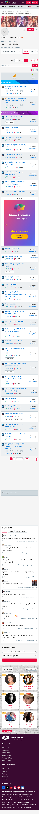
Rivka (32, 194)
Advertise (5, 750)
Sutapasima (31, 541)
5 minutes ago (22, 587)
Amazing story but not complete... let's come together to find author (15, 294)
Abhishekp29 (10, 287)
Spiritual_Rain (30, 565)
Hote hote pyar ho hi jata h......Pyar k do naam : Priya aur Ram (15, 379)
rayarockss (10, 140)
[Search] (23, 2)
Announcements (21, 531)
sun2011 (31, 553)
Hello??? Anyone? (11, 398)
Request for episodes (12, 248)
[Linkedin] (22, 787)
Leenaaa (9, 269)
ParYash (9, 251)
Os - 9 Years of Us (11, 284)
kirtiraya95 (10, 383)
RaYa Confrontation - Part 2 (14, 321)
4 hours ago (21, 628)
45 (21, 105)
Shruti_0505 (10, 132)
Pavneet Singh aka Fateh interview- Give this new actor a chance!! (18, 549)
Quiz (27, 7)
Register (34, 2)
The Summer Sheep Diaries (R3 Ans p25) (15, 87)
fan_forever (10, 279)
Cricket (6, 557)
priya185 (31, 577)
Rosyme (32, 597)
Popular (11, 531)
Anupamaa (7, 632)
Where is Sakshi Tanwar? (13, 117)
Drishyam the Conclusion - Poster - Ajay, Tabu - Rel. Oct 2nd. (19, 605)
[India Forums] (10, 2)
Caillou (32, 609)
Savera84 (9, 107)
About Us (5, 747)
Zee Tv (4, 771)
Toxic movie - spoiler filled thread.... (14, 584)
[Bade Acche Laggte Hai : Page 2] (33, 60)
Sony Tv (5, 777)
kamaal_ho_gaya (29, 640)
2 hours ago (21, 565)
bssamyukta (10, 149)
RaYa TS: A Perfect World (13, 341)
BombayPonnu (11, 157)
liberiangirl (32, 104)
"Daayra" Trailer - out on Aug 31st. (13, 594)
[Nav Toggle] (2, 2)
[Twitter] (7, 787)
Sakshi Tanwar (9, 122)
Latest (4, 531)
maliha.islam (10, 324)
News (4, 7)
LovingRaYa (32, 176)
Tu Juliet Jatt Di (8, 545)
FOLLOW (30, 29)
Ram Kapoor (9, 419)
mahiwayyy (31, 587)
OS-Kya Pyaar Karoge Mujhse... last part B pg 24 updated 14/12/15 (15, 446)
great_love (31, 618)
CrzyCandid (10, 186)
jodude (9, 194)
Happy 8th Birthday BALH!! (14, 413)
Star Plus (5, 769)
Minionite (9, 93)
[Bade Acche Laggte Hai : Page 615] (36, 60)
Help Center (6, 755)
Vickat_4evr (10, 259)
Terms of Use (7, 758)
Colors (4, 774)
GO (26, 61)
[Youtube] (11, 787)
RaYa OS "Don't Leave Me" (13, 137)
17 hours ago (22, 618)
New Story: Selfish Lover (13, 406)
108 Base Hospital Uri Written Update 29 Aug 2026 (18, 538)
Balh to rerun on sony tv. (13, 256)
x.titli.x (32, 91)
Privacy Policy (7, 760)
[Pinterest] (18, 787)
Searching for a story (12, 277)
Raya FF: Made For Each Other (15, 191)
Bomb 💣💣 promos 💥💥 (10, 616)
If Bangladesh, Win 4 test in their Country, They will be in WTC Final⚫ (19, 561)
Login (28, 2)
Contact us (6, 753)
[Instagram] (15, 787)
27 (21, 90)
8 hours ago (19, 640)
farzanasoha (32, 131)
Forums (12, 7)
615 (27, 459)
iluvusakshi (10, 119)
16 (21, 450)
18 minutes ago (21, 541)
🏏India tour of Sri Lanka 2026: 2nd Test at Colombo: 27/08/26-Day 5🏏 (15, 100)
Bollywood (7, 569)
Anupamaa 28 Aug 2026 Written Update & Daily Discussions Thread (17, 636)
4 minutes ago (23, 577)
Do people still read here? (13, 154)
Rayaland (32, 408)
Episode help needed (12, 127)
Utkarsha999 (30, 628)
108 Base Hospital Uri (10, 535)
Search (35, 65)
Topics (20, 7)
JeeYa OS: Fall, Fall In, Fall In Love (12, 625)
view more (7, 731)
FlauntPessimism (33, 258)
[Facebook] (3, 787)
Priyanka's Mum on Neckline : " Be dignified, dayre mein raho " (18, 573)
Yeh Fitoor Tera (8, 623)
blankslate (10, 336)
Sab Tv (4, 779)
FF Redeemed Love (11, 304)
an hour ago (24, 553)
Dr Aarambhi (7, 613)
